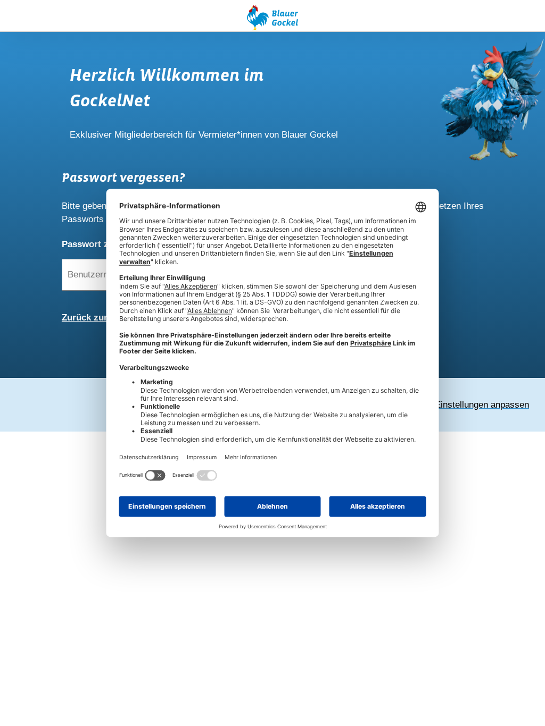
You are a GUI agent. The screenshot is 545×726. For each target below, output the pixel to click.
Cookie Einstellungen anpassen (466, 405)
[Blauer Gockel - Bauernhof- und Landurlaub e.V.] (272, 19)
